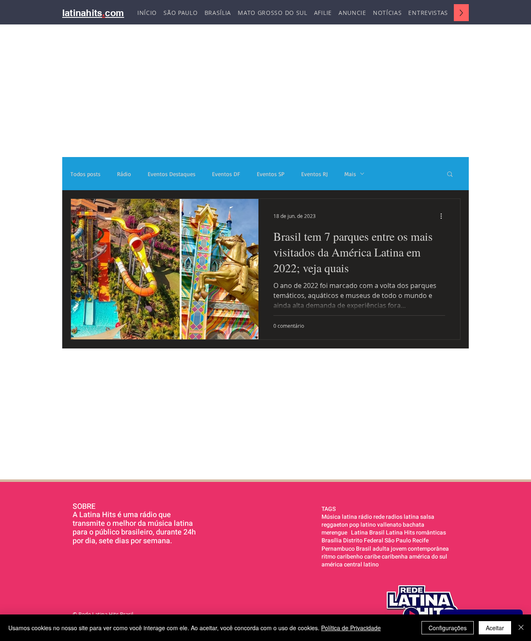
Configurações (448, 628)
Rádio (124, 173)
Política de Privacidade (351, 628)
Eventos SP (271, 173)
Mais (350, 173)
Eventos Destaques (171, 173)
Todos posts (85, 173)
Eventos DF (226, 173)
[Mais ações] (444, 216)
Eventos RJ (314, 173)
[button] (450, 174)
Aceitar (495, 628)
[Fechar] (521, 627)
